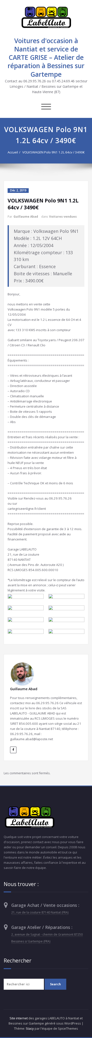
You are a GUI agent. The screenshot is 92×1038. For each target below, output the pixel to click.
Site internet (19, 1018)
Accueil (13, 152)
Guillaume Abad (25, 216)
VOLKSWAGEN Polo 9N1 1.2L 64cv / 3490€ (53, 152)
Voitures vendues (63, 216)
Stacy (30, 1028)
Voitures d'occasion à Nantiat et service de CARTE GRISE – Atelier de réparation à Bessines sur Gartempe (46, 57)
